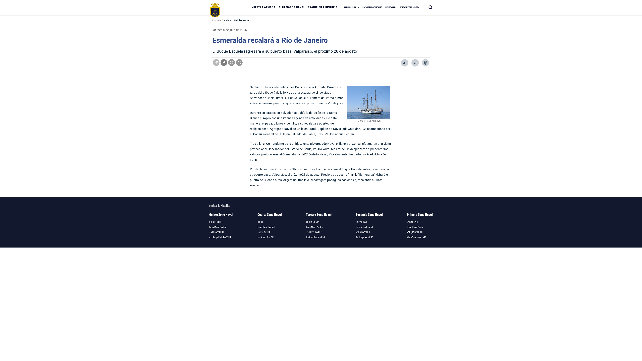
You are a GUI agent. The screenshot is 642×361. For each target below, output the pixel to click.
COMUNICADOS (350, 7)
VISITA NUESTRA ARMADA (409, 7)
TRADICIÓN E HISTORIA (323, 7)
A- (404, 63)
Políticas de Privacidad (219, 206)
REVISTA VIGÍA (390, 7)
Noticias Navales (242, 20)
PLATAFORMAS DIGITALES (372, 7)
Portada (225, 20)
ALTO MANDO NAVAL (292, 7)
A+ (415, 63)
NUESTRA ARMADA (263, 7)
